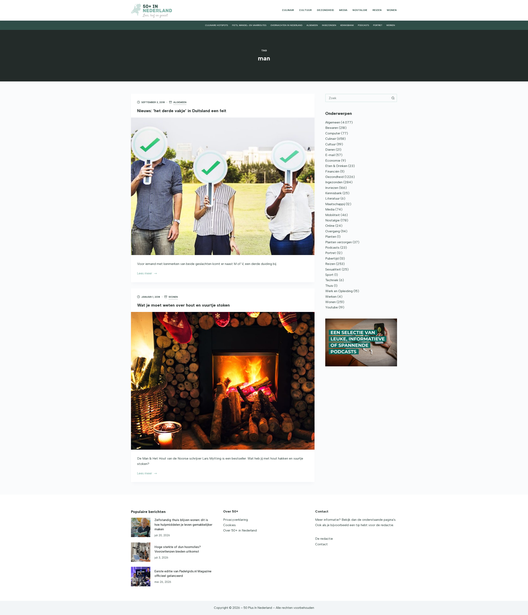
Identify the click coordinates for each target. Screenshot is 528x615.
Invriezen (331, 188)
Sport (329, 275)
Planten (330, 237)
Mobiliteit (332, 215)
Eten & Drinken (336, 166)
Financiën (332, 171)
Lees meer (144, 274)
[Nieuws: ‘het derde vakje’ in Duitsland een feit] (223, 186)
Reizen (377, 10)
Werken (390, 25)
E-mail (330, 155)
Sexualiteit (333, 269)
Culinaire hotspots (216, 25)
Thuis (329, 286)
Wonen (392, 10)
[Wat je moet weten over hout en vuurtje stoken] (223, 381)
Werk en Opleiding (339, 291)
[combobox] (357, 98)
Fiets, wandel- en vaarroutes (249, 25)
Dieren (330, 150)
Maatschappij (335, 204)
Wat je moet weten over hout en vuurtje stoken (183, 305)
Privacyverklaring (235, 520)
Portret (377, 25)
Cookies (229, 525)
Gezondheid (325, 10)
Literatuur (332, 198)
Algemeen (312, 25)
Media (343, 10)
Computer (332, 133)
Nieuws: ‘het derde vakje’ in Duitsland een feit (181, 110)
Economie (332, 160)
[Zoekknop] (393, 98)
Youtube (331, 307)
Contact (321, 544)
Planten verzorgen (338, 242)
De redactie (324, 539)
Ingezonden (329, 25)
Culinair (288, 10)
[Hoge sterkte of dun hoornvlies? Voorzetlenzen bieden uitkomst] (140, 552)
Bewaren (331, 128)
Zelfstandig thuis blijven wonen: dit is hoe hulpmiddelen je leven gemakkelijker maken (183, 524)
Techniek (331, 280)
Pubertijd (332, 258)
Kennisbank (347, 25)
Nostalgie (359, 10)
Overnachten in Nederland (286, 25)
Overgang (332, 231)
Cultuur (305, 10)
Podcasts (363, 25)
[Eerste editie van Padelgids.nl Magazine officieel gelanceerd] (140, 576)
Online (330, 226)
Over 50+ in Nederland (240, 530)
